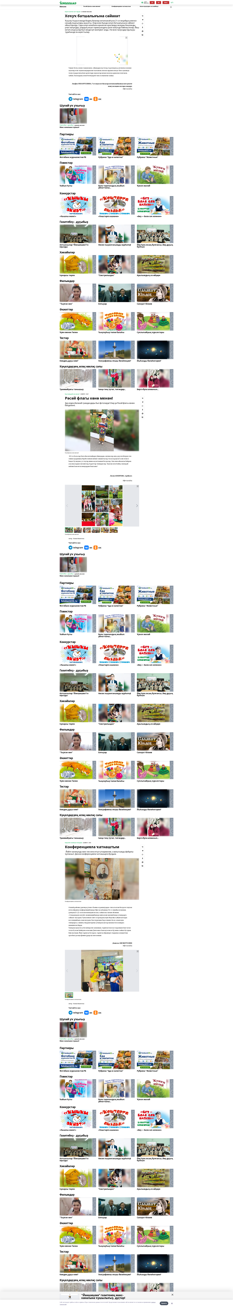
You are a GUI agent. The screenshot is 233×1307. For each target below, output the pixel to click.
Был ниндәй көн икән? (72, 394)
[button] (137, 506)
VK (152, 2)
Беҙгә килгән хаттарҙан (73, 11)
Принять (164, 1303)
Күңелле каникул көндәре (73, 842)
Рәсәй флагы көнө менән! (91, 6)
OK (158, 2)
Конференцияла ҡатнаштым (121, 6)
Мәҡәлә (63, 7)
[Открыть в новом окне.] (76, 99)
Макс (166, 2)
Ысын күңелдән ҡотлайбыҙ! (149, 6)
